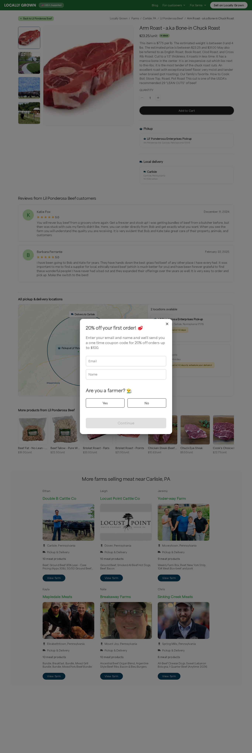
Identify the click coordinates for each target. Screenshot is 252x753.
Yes (105, 403)
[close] (167, 323)
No (146, 403)
